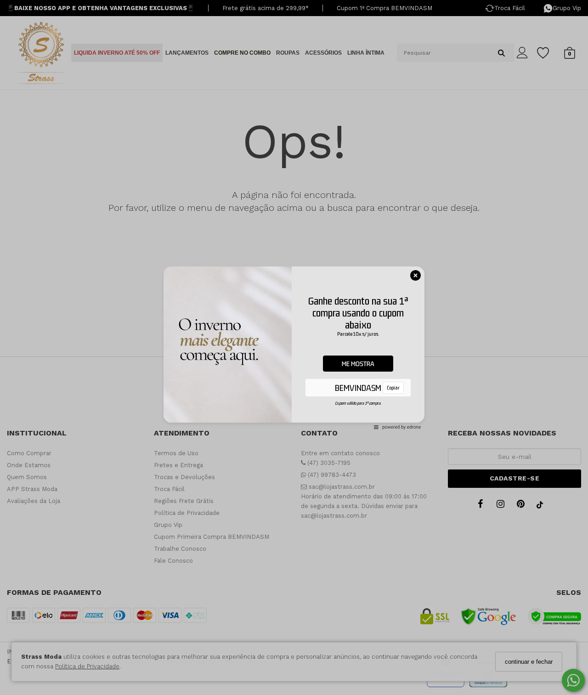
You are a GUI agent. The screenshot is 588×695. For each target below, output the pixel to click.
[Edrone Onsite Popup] (294, 347)
